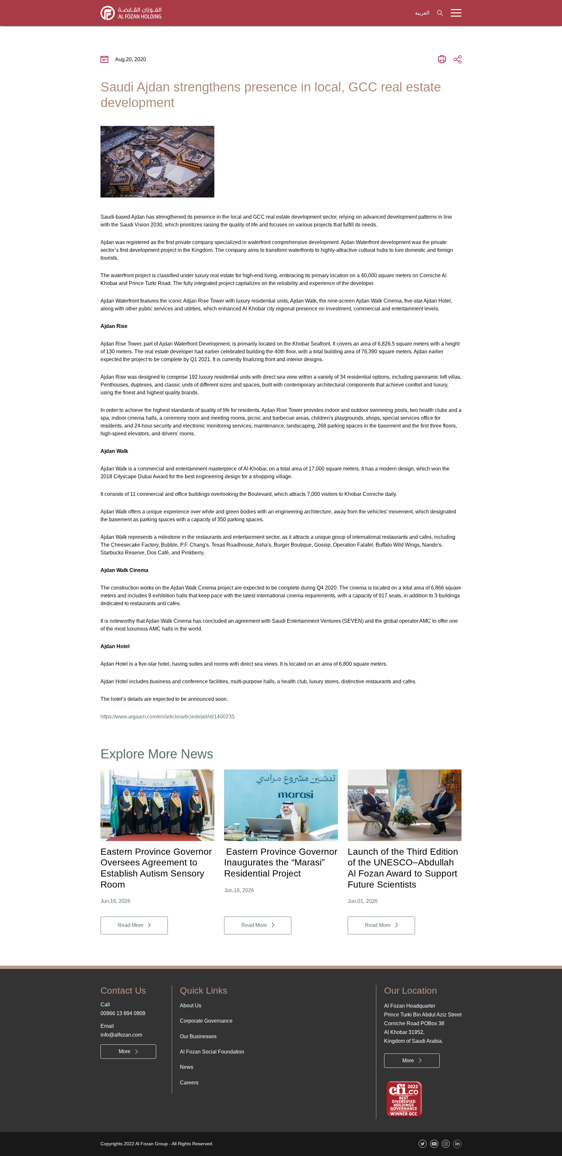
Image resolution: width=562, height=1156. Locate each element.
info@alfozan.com (121, 1035)
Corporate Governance (206, 1021)
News (186, 1067)
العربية (422, 13)
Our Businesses (198, 1036)
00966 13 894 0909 (122, 1013)
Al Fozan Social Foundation (212, 1051)
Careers (189, 1082)
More (124, 1051)
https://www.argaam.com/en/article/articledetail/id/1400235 (167, 716)
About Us (190, 1005)
